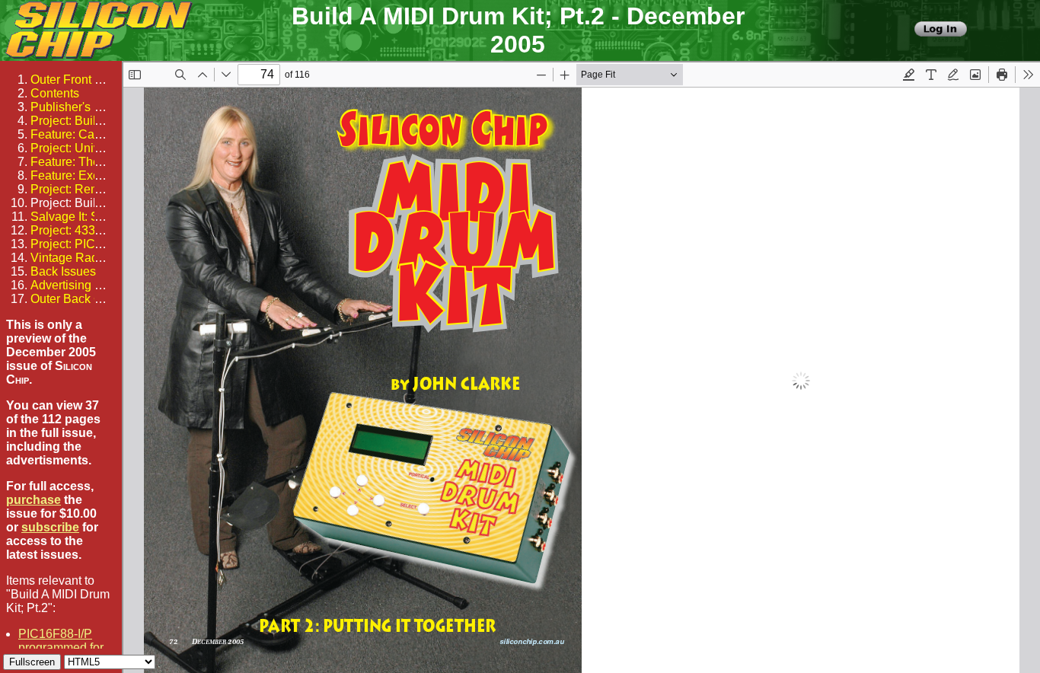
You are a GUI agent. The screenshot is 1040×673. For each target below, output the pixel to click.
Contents (54, 93)
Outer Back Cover (78, 298)
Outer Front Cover (78, 79)
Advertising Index (77, 285)
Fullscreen (32, 662)
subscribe (50, 527)
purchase (33, 499)
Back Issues (63, 271)
